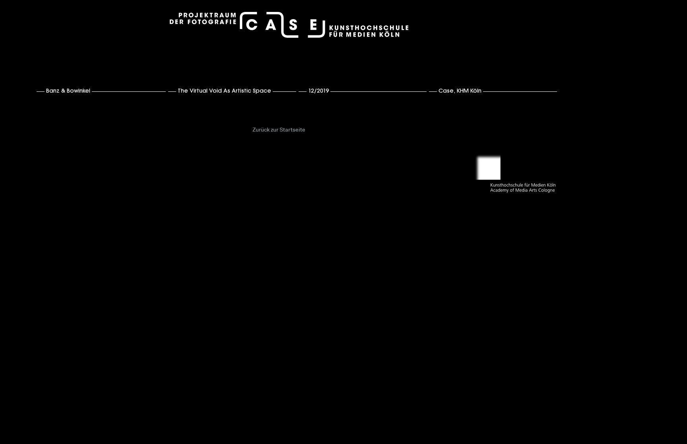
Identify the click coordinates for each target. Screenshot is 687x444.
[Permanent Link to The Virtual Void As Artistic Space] (297, 90)
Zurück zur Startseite (278, 130)
